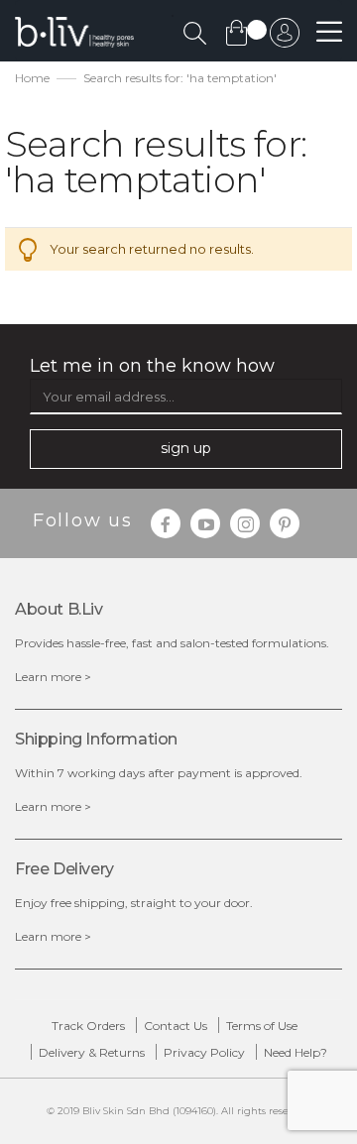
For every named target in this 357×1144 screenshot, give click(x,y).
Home (32, 77)
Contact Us (175, 1025)
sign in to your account (284, 37)
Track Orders (88, 1025)
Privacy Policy (204, 1052)
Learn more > (53, 676)
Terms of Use (262, 1025)
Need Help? (295, 1052)
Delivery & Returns (92, 1052)
